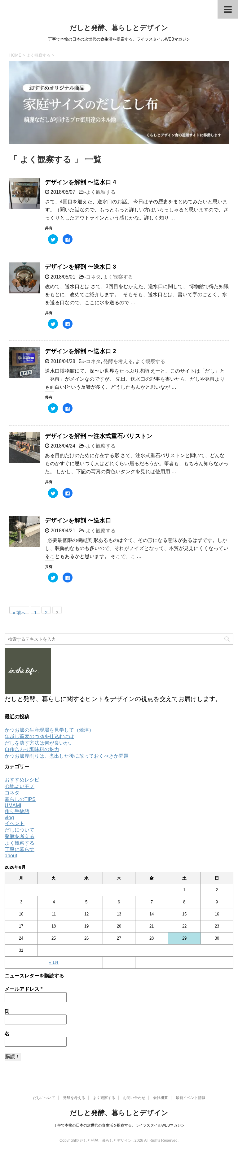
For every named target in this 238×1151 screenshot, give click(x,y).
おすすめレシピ (22, 779)
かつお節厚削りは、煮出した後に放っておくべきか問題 (67, 756)
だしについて (19, 830)
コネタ (93, 276)
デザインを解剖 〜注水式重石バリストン (98, 436)
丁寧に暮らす (19, 849)
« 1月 (54, 962)
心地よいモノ (19, 786)
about (11, 855)
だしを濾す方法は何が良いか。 (39, 743)
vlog (9, 817)
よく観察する (101, 192)
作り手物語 (17, 811)
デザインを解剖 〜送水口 (78, 520)
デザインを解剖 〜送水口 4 (80, 182)
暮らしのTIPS (20, 799)
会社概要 (160, 1098)
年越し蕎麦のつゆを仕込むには (39, 736)
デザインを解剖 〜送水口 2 (80, 351)
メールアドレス (23, 989)
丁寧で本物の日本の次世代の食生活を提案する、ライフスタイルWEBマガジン (119, 1125)
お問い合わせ (134, 1098)
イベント (14, 823)
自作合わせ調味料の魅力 (32, 749)
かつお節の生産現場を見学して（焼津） (49, 730)
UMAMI (13, 805)
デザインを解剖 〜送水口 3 (80, 266)
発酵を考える (118, 361)
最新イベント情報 (190, 1098)
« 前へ (19, 611)
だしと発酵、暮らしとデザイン (119, 28)
